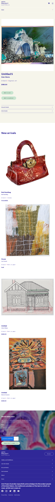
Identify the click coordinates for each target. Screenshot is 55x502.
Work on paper (12, 264)
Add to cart (7, 92)
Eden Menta (5, 77)
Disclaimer (10, 495)
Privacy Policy (4, 495)
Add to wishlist (8, 98)
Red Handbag (4, 194)
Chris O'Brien (4, 328)
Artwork (4, 81)
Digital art (13, 81)
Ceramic (10, 197)
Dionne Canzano (5, 394)
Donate (49, 454)
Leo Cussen (4, 261)
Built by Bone (17, 495)
